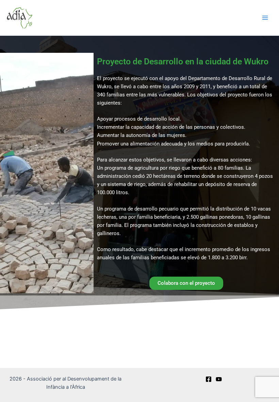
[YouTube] (219, 379)
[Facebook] (209, 379)
